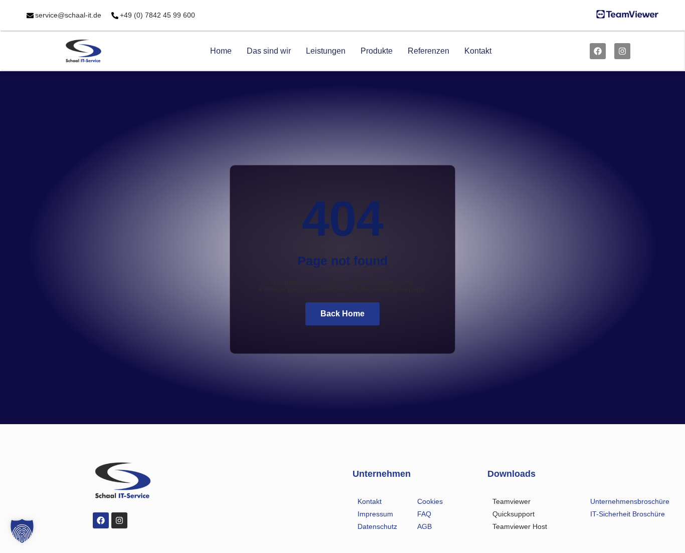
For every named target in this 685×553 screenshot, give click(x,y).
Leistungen (326, 51)
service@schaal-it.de (68, 15)
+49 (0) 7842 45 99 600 (157, 15)
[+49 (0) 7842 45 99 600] (114, 15)
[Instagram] (622, 51)
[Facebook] (598, 51)
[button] (22, 531)
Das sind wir (269, 51)
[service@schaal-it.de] (30, 15)
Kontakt (477, 51)
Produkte (377, 51)
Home (221, 51)
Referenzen (428, 51)
